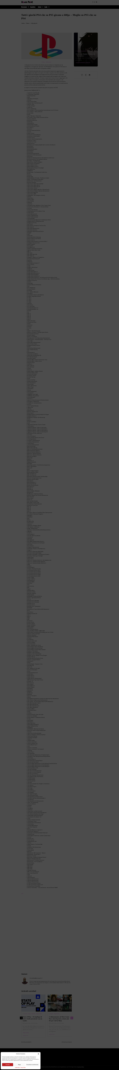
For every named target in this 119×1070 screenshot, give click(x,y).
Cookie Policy (17, 1067)
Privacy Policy (23, 1067)
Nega (19, 1064)
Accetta (8, 1064)
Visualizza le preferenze (32, 1064)
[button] (38, 1054)
